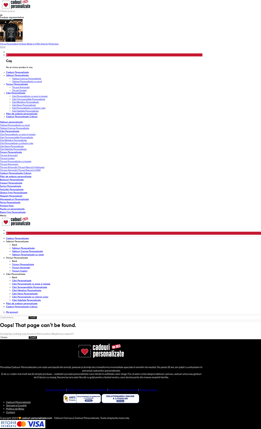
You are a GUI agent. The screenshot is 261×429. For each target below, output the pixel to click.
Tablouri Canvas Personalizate (14, 128)
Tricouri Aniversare (9, 164)
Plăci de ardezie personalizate (15, 177)
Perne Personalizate (10, 203)
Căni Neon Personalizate (12, 146)
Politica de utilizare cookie (123, 389)
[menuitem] (104, 72)
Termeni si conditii (56, 389)
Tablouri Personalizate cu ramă (15, 125)
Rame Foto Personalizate (13, 212)
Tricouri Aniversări (9, 155)
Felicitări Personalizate (12, 190)
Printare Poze (7, 206)
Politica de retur (148, 389)
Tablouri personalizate (11, 122)
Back (14, 245)
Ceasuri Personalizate (11, 183)
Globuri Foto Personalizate (13, 193)
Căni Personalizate (9, 131)
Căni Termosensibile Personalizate (16, 137)
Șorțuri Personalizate (10, 186)
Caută (33, 318)
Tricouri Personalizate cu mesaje (15, 161)
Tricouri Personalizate (11, 152)
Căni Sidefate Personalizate (13, 149)
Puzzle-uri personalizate (12, 209)
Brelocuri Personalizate (12, 180)
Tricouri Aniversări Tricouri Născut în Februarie (22, 167)
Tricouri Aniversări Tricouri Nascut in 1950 (20, 170)
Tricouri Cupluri (7, 158)
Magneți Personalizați (11, 196)
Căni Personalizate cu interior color (16, 143)
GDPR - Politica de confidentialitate (87, 389)
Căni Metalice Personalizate (13, 140)
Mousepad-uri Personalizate (14, 199)
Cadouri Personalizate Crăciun (15, 173)
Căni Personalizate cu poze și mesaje (17, 134)
